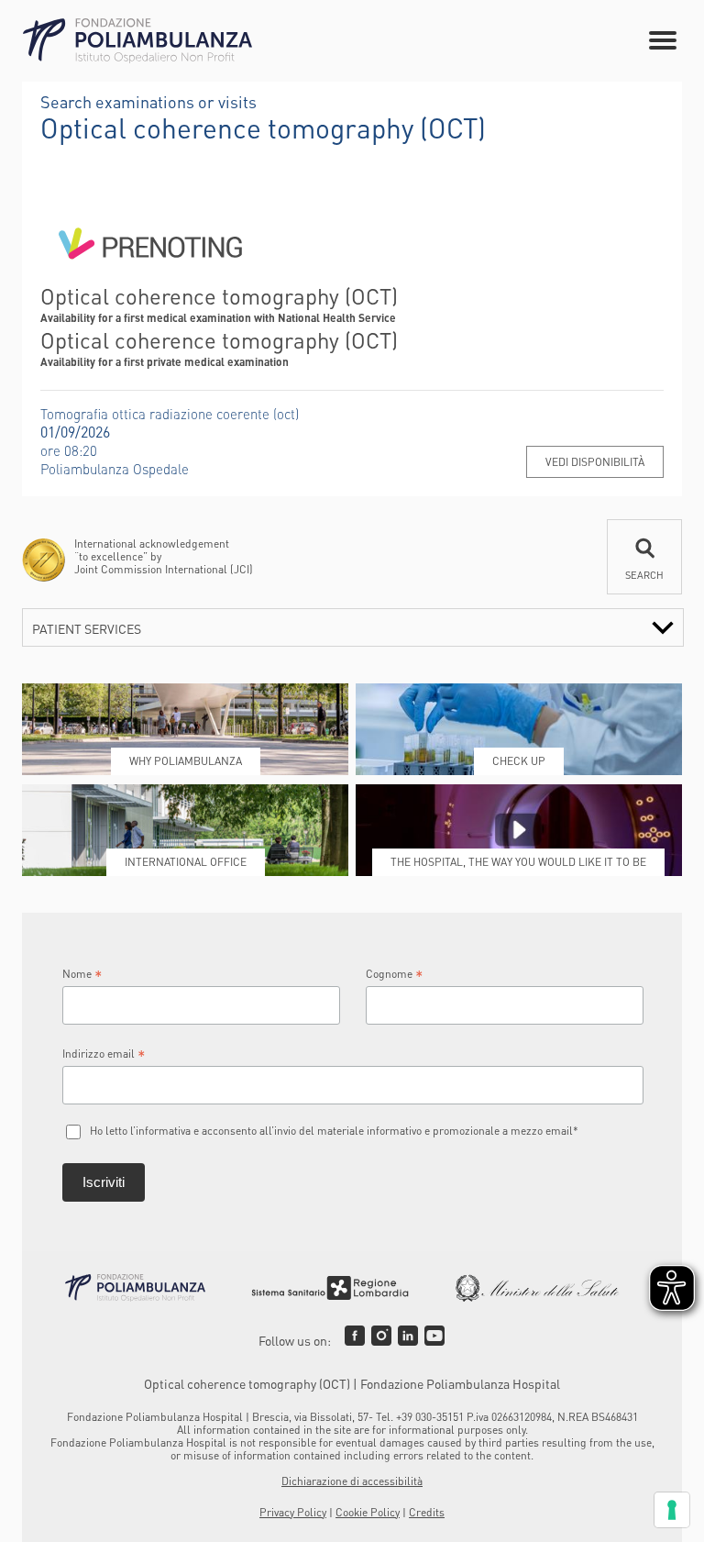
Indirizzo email (104, 1054)
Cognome (395, 974)
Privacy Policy (292, 1512)
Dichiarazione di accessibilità (352, 1481)
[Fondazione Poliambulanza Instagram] (381, 1336)
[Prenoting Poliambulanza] (150, 274)
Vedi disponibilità (594, 462)
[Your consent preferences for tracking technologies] (671, 1509)
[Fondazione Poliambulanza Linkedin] (408, 1336)
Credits (427, 1512)
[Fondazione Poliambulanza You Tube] (434, 1336)
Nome (82, 974)
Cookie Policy (368, 1512)
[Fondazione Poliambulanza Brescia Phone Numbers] (137, 40)
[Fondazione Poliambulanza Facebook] (355, 1336)
